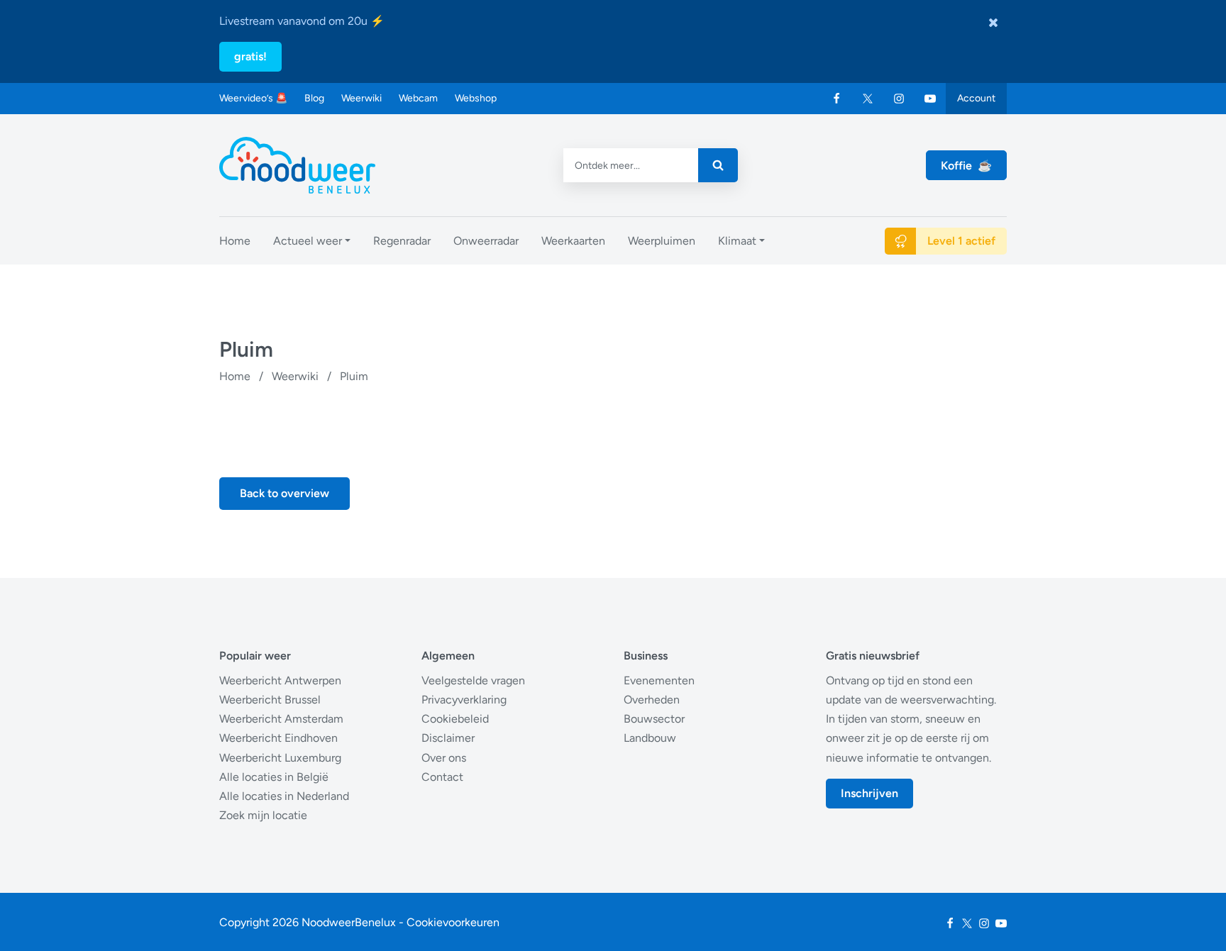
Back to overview (284, 493)
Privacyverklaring (464, 699)
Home (234, 376)
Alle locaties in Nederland (284, 796)
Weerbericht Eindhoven (278, 738)
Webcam (418, 98)
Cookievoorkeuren (453, 922)
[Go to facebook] (836, 98)
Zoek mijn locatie (263, 815)
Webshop (476, 98)
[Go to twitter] (867, 98)
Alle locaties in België (273, 777)
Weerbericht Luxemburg (280, 757)
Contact (442, 777)
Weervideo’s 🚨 (253, 98)
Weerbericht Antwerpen (280, 680)
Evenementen (659, 680)
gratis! (250, 56)
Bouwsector (654, 718)
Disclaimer (448, 738)
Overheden (652, 699)
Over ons (443, 757)
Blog (314, 98)
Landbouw (650, 738)
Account (976, 98)
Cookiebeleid (455, 718)
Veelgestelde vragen (473, 680)
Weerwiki (361, 98)
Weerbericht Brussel (270, 699)
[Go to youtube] (930, 98)
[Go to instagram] (899, 98)
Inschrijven (869, 793)
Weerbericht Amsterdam (281, 718)
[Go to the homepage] (297, 165)
